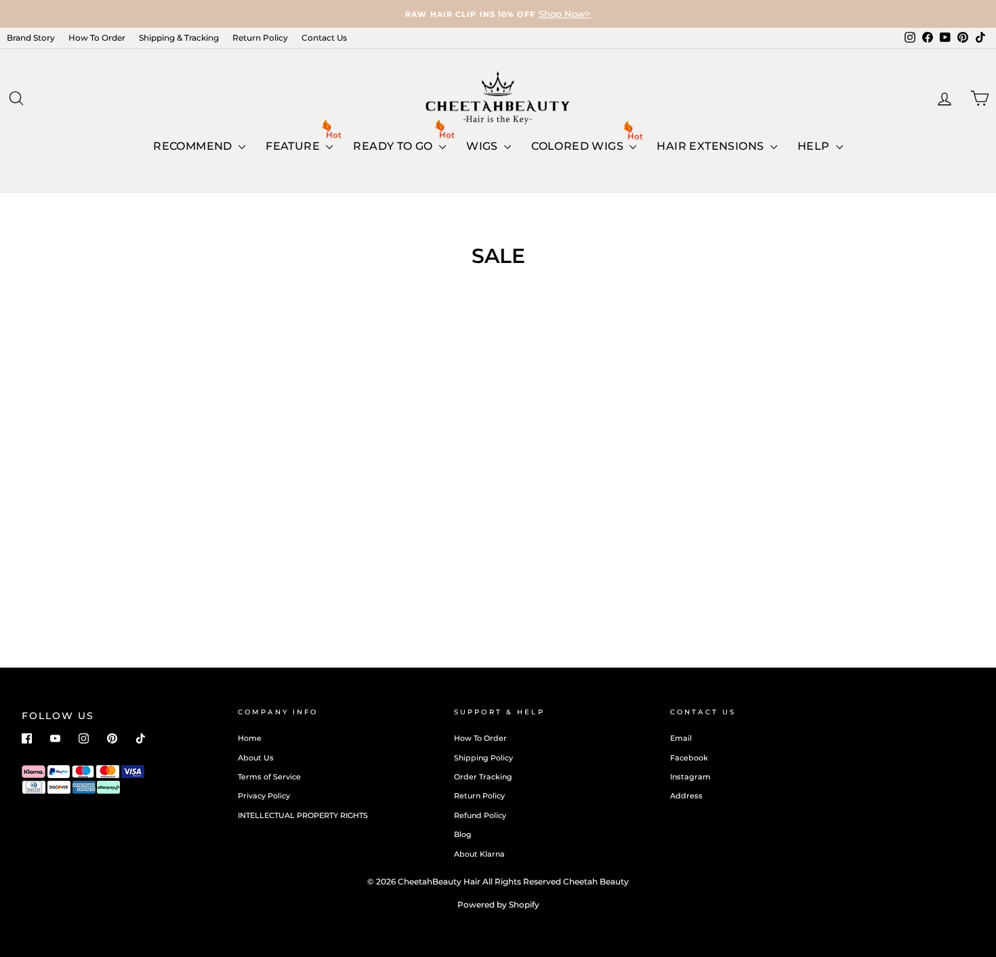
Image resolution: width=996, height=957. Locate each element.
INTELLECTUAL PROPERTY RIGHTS (303, 815)
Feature (294, 146)
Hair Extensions (711, 146)
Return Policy (260, 38)
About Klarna (479, 854)
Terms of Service (269, 776)
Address (686, 795)
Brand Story (31, 38)
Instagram (690, 776)
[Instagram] (84, 738)
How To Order (96, 38)
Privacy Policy (264, 795)
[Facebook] (27, 738)
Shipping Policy (483, 757)
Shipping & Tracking (179, 38)
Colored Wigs (578, 146)
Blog (463, 834)
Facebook (689, 757)
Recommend (194, 146)
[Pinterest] (112, 738)
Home (250, 738)
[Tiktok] (141, 738)
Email (681, 738)
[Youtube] (55, 738)
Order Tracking (483, 776)
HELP (815, 146)
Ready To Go (394, 146)
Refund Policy (480, 815)
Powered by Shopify (498, 904)
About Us (256, 757)
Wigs (483, 146)
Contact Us (324, 38)
